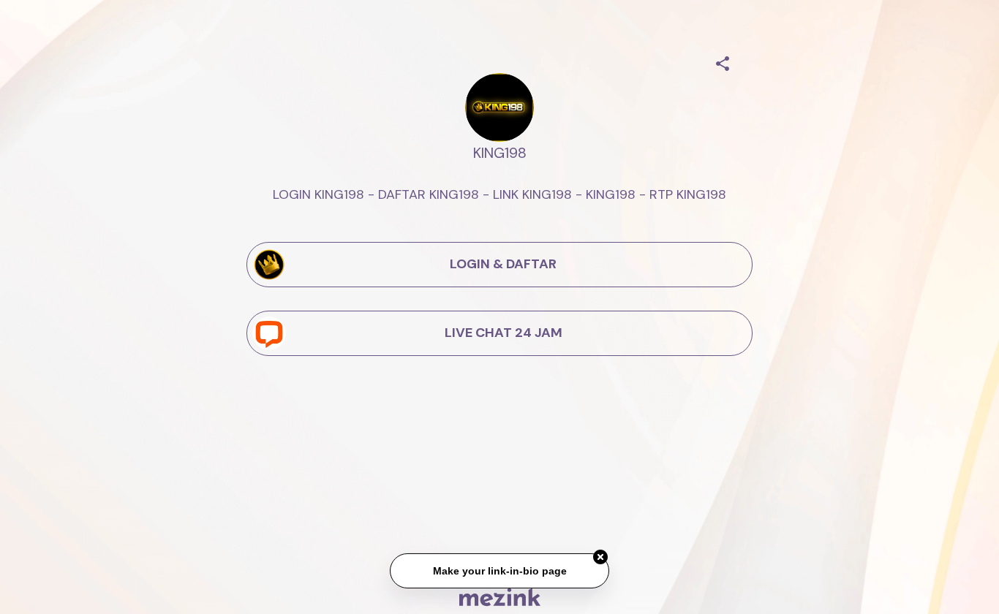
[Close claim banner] (600, 558)
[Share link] (722, 61)
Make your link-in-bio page (499, 571)
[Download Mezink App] (499, 597)
